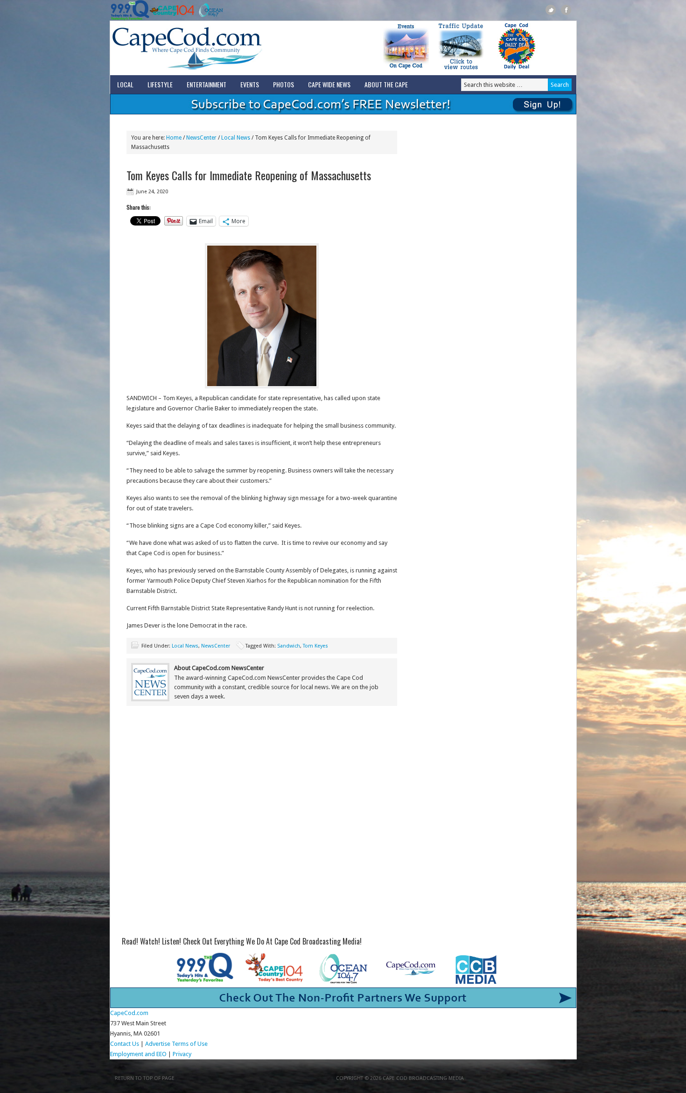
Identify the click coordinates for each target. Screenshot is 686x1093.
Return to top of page (145, 1078)
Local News (185, 646)
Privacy (183, 1054)
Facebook (566, 10)
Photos (283, 84)
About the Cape (386, 84)
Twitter (551, 10)
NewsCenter (215, 646)
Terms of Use (190, 1043)
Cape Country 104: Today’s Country (172, 10)
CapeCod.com (228, 48)
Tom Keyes (315, 646)
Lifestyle (160, 84)
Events (249, 84)
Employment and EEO (138, 1054)
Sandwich (288, 646)
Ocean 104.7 (209, 10)
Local (125, 84)
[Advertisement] (261, 790)
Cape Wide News (329, 84)
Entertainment (206, 84)
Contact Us (124, 1043)
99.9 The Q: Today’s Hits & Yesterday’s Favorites (130, 10)
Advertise (157, 1043)
